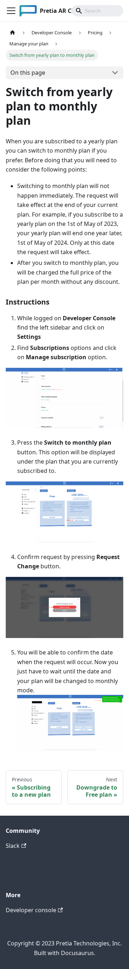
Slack (13, 846)
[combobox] (97, 10)
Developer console (31, 910)
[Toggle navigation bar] (11, 10)
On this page (27, 72)
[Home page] (12, 32)
